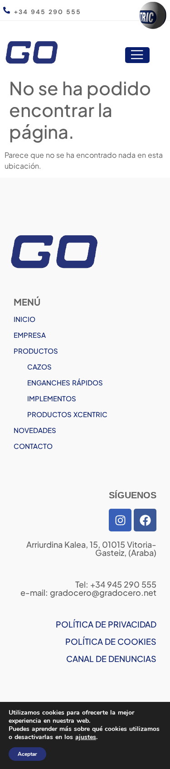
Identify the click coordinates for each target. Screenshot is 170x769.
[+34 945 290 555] (6, 10)
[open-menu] (137, 55)
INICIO (24, 319)
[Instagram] (120, 520)
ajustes (85, 737)
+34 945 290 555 (47, 12)
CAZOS (39, 366)
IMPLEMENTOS (51, 398)
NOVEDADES (35, 430)
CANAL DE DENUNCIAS (111, 658)
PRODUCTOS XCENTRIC (67, 414)
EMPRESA (30, 335)
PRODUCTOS (36, 350)
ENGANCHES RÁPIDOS (65, 382)
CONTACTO (33, 446)
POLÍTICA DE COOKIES (110, 641)
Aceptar (27, 754)
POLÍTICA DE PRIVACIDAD (106, 624)
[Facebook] (145, 520)
